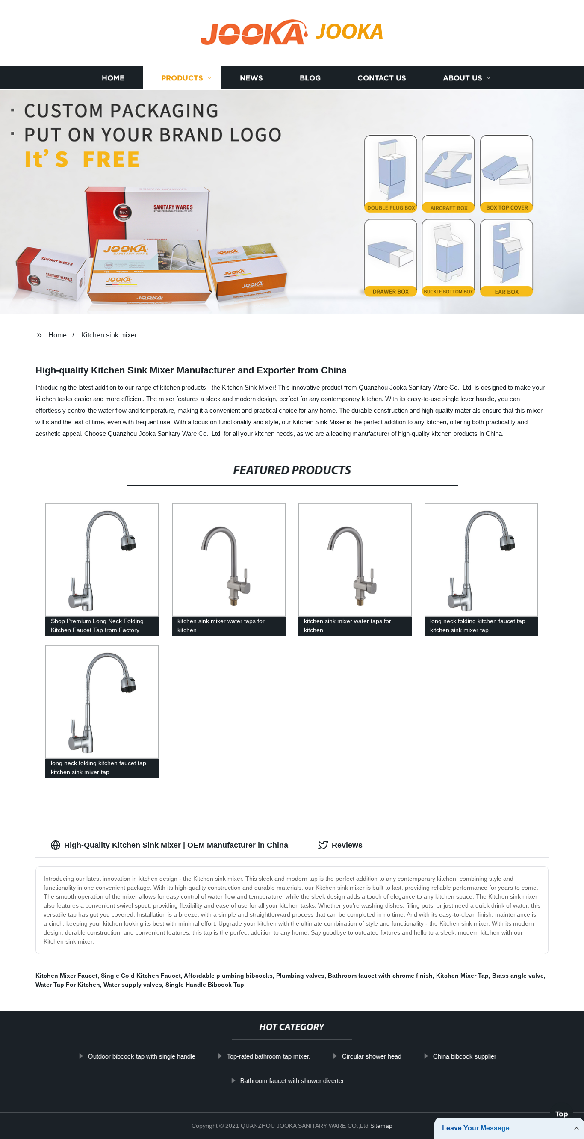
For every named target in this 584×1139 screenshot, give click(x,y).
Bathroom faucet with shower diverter (292, 1080)
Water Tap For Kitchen (67, 984)
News (251, 78)
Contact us (381, 78)
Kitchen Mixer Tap (462, 975)
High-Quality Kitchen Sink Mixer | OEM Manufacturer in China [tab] (176, 845)
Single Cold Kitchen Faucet (141, 975)
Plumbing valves (300, 975)
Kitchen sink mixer (109, 335)
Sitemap (381, 1125)
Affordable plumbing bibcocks (228, 975)
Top (561, 1114)
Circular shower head (371, 1056)
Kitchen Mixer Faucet (66, 975)
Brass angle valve (518, 975)
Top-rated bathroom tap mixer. (268, 1056)
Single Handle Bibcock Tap (204, 984)
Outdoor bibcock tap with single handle (141, 1056)
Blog (310, 78)
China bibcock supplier (464, 1056)
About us (462, 78)
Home (113, 78)
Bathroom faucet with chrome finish (380, 975)
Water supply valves (132, 984)
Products (182, 78)
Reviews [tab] (347, 845)
